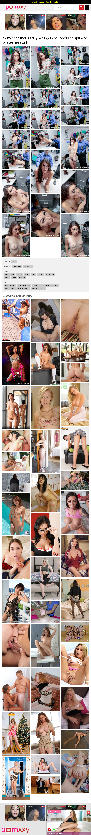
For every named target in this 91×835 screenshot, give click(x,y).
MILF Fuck (35, 288)
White (7, 274)
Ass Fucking (50, 274)
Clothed (40, 274)
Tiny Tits (19, 274)
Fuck (43, 288)
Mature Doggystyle (52, 285)
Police (14, 277)
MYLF (13, 261)
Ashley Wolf (27, 266)
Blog (47, 2)
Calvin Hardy (17, 266)
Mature (27, 274)
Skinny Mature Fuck (24, 285)
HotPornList (54, 2)
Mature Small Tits (23, 288)
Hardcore (22, 277)
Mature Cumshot (10, 288)
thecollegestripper (38, 2)
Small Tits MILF (38, 285)
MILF (33, 274)
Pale (12, 274)
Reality (7, 277)
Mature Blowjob (10, 285)
